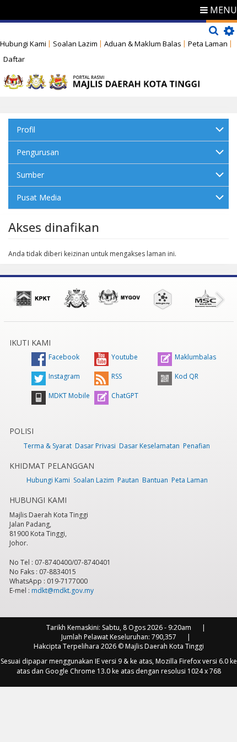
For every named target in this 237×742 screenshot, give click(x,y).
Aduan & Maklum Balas (142, 44)
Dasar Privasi (95, 446)
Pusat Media (39, 197)
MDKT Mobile (69, 395)
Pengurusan (38, 152)
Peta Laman (208, 44)
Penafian (196, 446)
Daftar (14, 59)
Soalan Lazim (75, 44)
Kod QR (186, 376)
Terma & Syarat (48, 446)
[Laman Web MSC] (205, 298)
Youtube (124, 357)
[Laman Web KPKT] (33, 298)
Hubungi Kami (23, 44)
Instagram (64, 376)
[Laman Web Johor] (76, 298)
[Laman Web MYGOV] (119, 297)
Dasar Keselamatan (149, 446)
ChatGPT (124, 395)
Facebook (64, 357)
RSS (116, 376)
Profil (26, 129)
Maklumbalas (195, 357)
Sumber (30, 174)
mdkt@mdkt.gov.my (62, 590)
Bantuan (155, 480)
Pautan (128, 480)
